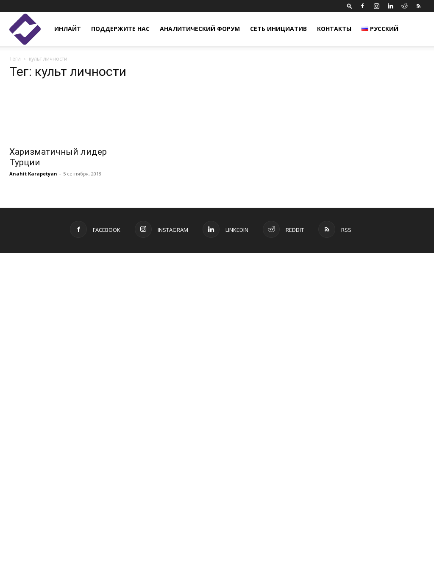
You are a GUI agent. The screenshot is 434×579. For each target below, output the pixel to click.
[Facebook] (362, 6)
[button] (349, 6)
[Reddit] (404, 6)
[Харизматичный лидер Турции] (72, 114)
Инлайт (67, 29)
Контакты (334, 29)
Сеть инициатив (278, 29)
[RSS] (418, 6)
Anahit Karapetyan (33, 173)
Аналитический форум (200, 29)
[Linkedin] (390, 6)
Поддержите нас (120, 29)
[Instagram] (376, 6)
